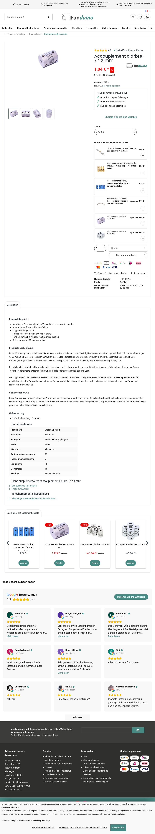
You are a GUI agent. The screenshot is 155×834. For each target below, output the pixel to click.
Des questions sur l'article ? (24, 486)
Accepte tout (118, 827)
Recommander (140, 273)
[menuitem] (147, 17)
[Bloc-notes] (140, 17)
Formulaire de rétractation (57, 778)
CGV (85, 756)
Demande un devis (126, 255)
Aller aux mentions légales (114, 814)
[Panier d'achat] (147, 17)
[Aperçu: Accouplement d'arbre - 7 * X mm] (13, 113)
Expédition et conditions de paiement (95, 773)
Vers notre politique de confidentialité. (87, 814)
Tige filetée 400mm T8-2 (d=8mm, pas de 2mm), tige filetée (121, 149)
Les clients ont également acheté (23, 513)
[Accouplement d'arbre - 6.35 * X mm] (59, 530)
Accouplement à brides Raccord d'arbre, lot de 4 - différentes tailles (117, 201)
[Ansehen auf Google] (10, 615)
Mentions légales (91, 760)
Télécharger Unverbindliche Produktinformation (33, 498)
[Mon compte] (133, 17)
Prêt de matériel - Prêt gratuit (58, 771)
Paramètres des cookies (56, 781)
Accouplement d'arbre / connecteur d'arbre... (24, 546)
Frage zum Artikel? (20, 489)
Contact (48, 767)
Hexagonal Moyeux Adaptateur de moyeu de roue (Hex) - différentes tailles (121, 166)
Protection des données (94, 763)
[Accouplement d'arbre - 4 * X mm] (130, 530)
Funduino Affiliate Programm (58, 763)
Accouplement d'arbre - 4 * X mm (130, 544)
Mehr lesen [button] (12, 636)
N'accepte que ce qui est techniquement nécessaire (83, 827)
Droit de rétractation (54, 774)
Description (12, 305)
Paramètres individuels (43, 827)
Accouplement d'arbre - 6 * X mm (95, 544)
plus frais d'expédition (111, 86)
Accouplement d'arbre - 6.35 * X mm (59, 546)
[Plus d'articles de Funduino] (136, 68)
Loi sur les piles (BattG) (93, 767)
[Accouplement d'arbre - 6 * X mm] (95, 530)
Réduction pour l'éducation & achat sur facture (58, 758)
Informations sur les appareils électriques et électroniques (97, 780)
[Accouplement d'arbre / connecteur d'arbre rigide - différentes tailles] (23, 530)
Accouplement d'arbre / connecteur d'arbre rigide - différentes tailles (118, 183)
